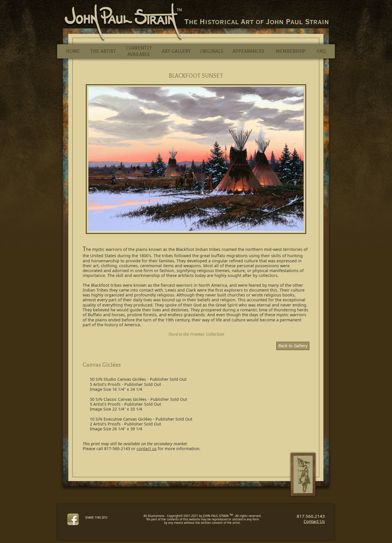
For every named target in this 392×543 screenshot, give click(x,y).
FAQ (321, 51)
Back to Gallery (292, 345)
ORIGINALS (211, 51)
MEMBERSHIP (291, 51)
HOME (73, 51)
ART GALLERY (176, 51)
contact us (147, 448)
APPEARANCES (248, 51)
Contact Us (314, 521)
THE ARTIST (103, 51)
